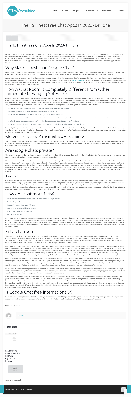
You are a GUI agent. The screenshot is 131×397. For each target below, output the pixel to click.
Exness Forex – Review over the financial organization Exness (12, 355)
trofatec (21, 316)
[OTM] (21, 11)
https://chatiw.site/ (79, 80)
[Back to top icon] (123, 389)
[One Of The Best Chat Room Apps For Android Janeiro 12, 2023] (2, 389)
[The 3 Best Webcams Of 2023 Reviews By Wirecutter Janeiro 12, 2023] (129, 389)
